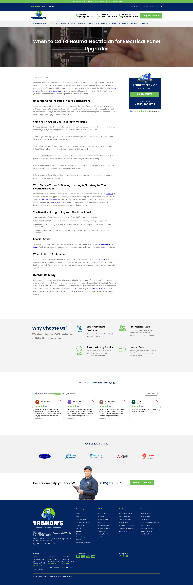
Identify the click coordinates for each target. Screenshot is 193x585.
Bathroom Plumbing (147, 528)
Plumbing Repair (145, 513)
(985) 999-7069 (51, 564)
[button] (159, 409)
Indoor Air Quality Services (73, 24)
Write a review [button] (151, 394)
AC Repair (101, 516)
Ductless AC (101, 522)
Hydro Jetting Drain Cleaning (149, 522)
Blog (47, 77)
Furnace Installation (104, 528)
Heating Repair (102, 531)
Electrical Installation (125, 513)
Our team (109, 194)
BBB (111, 334)
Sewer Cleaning (145, 525)
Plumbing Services (97, 24)
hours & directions (38, 569)
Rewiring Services (124, 522)
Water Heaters (145, 516)
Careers (78, 534)
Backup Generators (125, 519)
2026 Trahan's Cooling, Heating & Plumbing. (48, 576)
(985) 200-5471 (66, 564)
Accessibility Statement (83, 543)
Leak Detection (145, 534)
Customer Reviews (82, 519)
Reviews (138, 7)
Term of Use (80, 540)
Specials (159, 7)
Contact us (72, 288)
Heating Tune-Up (103, 534)
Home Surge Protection (126, 528)
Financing (144, 24)
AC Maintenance (103, 519)
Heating (53, 24)
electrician (101, 259)
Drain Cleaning (145, 519)
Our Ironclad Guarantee (83, 522)
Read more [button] (39, 419)
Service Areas (80, 525)
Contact (132, 7)
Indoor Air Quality (103, 525)
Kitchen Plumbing (146, 531)
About (133, 24)
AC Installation (102, 513)
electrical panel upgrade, (55, 91)
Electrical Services (117, 24)
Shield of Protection (149, 7)
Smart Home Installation (127, 525)
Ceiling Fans (123, 531)
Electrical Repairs (124, 516)
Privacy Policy (80, 537)
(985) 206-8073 (97, 288)
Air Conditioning (39, 24)
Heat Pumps (102, 537)
